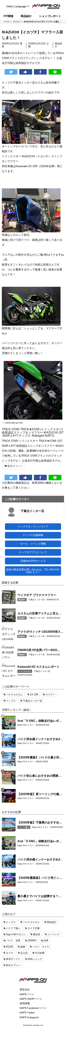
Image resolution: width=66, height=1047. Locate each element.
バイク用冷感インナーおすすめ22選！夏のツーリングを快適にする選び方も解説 (39, 739)
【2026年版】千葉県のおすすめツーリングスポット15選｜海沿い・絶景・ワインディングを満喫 (39, 823)
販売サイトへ (15, 465)
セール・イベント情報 (33, 543)
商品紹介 (22, 600)
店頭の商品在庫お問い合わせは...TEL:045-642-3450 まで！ (33, 571)
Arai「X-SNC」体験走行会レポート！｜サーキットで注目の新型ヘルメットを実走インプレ (39, 721)
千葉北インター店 (32, 511)
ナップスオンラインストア (33, 526)
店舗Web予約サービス (33, 560)
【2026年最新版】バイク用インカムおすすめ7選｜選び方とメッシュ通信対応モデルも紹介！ (40, 878)
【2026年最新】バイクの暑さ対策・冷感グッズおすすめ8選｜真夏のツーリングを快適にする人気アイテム (40, 758)
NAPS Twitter (27, 1012)
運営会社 (25, 989)
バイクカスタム (24, 671)
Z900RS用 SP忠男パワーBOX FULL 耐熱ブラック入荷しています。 (39, 650)
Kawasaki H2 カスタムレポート (38, 666)
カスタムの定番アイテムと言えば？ (37, 613)
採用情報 (25, 1003)
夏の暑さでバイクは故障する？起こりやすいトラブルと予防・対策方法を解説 (39, 896)
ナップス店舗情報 (33, 535)
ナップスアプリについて (33, 552)
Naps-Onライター (25, 725)
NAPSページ (27, 994)
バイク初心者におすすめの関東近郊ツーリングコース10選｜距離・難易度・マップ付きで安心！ (39, 776)
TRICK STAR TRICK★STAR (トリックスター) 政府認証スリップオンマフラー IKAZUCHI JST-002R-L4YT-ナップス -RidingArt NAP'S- (33, 432)
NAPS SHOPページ (31, 998)
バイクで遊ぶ (23, 827)
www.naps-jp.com (14, 422)
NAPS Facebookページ (33, 1008)
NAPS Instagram (29, 1017)
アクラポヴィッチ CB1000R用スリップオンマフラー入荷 (40, 632)
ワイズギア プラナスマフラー (36, 595)
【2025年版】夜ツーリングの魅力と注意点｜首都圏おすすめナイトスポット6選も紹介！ (39, 794)
